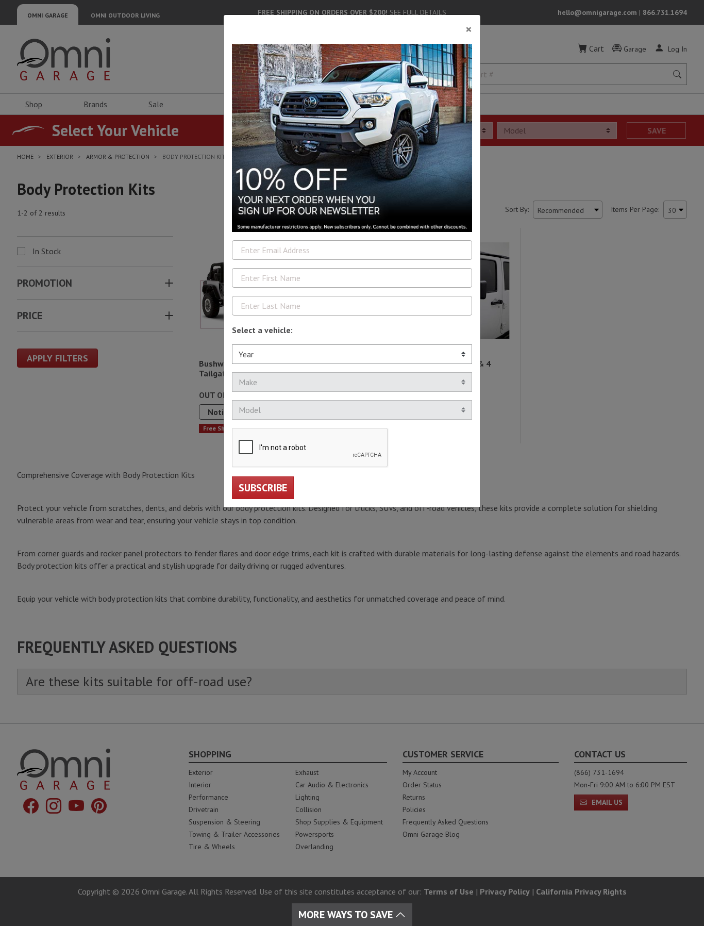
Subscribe (263, 487)
